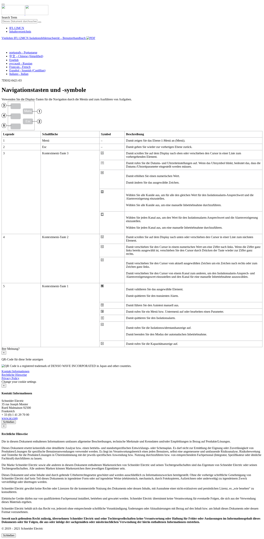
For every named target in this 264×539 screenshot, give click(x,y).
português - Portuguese (23, 52)
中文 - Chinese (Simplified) (26, 56)
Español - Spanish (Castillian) (27, 70)
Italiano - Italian (18, 74)
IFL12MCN (16, 28)
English (14, 60)
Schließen (8, 422)
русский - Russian (20, 63)
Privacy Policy (10, 378)
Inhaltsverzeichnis (20, 31)
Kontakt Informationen (15, 371)
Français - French (20, 67)
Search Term (9, 17)
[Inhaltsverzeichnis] (3, 42)
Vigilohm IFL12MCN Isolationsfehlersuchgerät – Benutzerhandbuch (44, 38)
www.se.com (10, 418)
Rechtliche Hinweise (14, 374)
